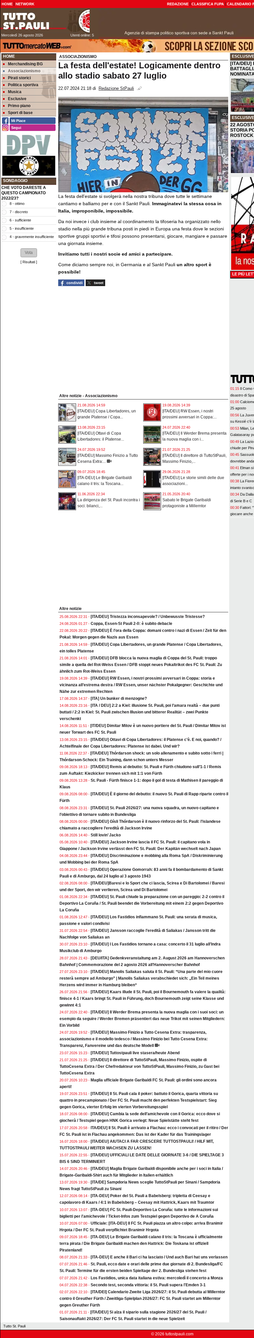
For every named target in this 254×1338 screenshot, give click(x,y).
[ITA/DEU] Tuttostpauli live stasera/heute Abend (135, 1053)
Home (9, 56)
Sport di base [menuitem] (20, 112)
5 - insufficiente (22, 228)
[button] (29, 252)
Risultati (28, 262)
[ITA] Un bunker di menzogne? (119, 698)
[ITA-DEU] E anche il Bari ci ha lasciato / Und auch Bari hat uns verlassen (159, 1257)
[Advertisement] (28, 368)
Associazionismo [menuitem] (24, 71)
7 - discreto (19, 212)
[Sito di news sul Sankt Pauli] (45, 21)
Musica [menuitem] (14, 92)
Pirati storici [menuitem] (19, 78)
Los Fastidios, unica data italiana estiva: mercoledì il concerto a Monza (157, 1278)
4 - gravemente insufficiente (32, 237)
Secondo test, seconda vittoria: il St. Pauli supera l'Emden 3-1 (148, 1285)
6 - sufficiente (20, 220)
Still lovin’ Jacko (106, 835)
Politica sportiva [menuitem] (23, 85)
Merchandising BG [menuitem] (25, 64)
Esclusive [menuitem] (17, 98)
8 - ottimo (17, 204)
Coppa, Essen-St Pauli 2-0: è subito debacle (131, 623)
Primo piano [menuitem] (19, 105)
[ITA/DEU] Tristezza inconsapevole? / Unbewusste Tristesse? (148, 616)
